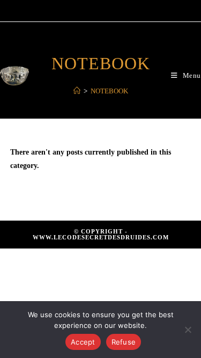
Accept (83, 342)
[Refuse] (187, 329)
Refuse (123, 342)
